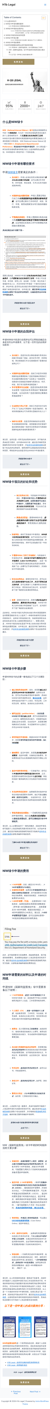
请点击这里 (37, 698)
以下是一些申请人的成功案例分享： (23, 54)
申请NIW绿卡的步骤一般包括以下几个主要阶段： (29, 40)
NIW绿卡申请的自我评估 (14, 29)
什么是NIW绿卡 (11, 21)
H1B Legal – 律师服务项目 (17, 1365)
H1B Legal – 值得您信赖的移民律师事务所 (23, 1362)
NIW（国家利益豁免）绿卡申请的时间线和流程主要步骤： (27, 51)
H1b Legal (8, 4)
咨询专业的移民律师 (35, 445)
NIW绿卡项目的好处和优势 (15, 35)
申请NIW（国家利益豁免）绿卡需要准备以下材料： (28, 47)
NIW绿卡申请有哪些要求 (14, 24)
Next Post (35, 1392)
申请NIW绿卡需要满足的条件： (21, 26)
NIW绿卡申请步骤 (12, 38)
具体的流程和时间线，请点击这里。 (30, 1208)
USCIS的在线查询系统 (20, 1221)
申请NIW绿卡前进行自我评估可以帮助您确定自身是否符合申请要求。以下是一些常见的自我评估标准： (30, 32)
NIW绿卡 (13, 172)
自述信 (18, 713)
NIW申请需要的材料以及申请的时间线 (19, 45)
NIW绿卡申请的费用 (13, 42)
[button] (42, 18)
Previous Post (16, 1392)
